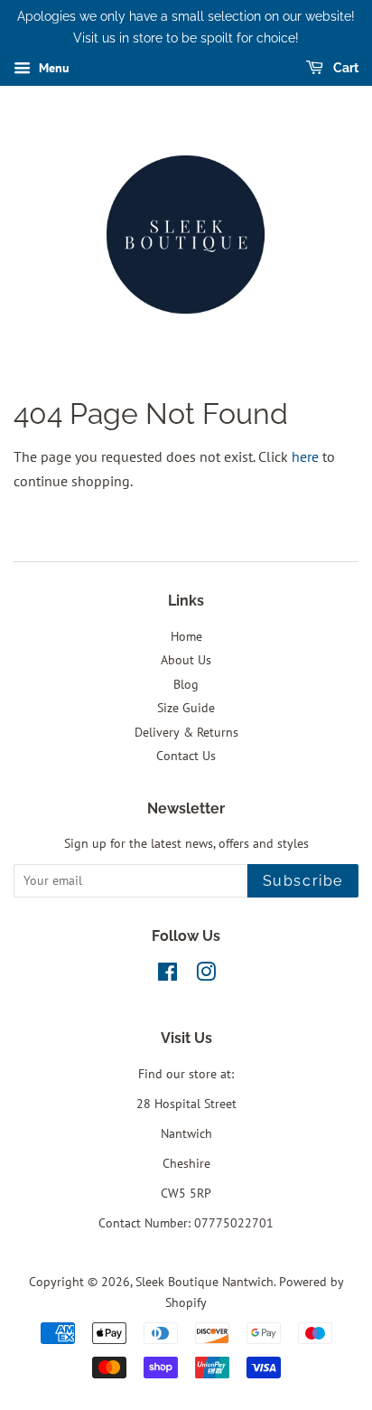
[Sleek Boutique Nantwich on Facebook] (167, 975)
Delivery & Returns (186, 732)
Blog (186, 684)
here (305, 456)
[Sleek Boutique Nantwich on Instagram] (206, 975)
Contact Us (186, 755)
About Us (186, 660)
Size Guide (186, 708)
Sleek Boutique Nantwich (204, 1282)
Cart (344, 68)
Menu (52, 68)
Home (186, 636)
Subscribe (303, 880)
